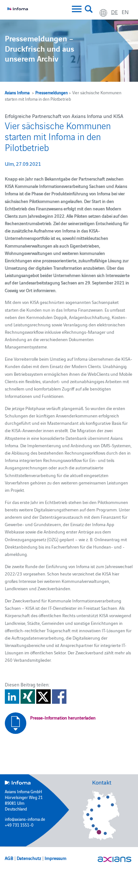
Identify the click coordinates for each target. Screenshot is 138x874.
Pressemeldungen (51, 92)
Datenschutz (29, 858)
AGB (9, 858)
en (125, 12)
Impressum (55, 858)
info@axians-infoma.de (25, 819)
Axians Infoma (17, 92)
